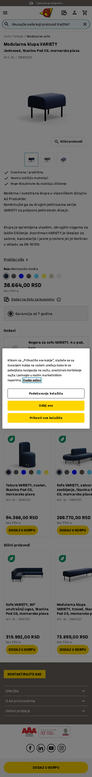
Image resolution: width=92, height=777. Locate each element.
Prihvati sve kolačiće (46, 418)
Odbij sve (46, 406)
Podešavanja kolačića (46, 393)
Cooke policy (32, 380)
